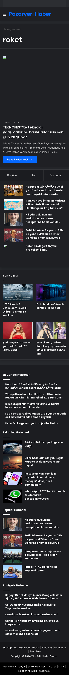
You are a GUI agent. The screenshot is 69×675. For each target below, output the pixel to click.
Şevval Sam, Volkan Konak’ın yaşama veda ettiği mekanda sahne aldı (51, 348)
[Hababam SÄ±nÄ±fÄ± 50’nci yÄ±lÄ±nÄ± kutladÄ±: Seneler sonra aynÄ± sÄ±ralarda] (13, 190)
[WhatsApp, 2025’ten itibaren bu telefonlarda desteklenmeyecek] (12, 496)
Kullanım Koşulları (27, 670)
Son (33, 175)
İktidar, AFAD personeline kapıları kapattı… (41, 568)
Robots (36, 647)
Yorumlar (56, 175)
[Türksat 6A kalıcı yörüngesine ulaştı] (12, 447)
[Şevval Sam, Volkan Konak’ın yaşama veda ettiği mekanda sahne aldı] (51, 330)
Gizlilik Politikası (36, 666)
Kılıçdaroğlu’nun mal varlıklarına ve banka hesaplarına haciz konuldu (43, 218)
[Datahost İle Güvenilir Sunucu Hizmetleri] (51, 292)
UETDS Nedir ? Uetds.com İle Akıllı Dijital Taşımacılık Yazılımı (15, 309)
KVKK (61, 666)
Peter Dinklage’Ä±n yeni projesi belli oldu (41, 247)
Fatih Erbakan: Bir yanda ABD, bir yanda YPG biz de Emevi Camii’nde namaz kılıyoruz (45, 234)
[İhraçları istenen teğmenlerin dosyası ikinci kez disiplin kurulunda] (12, 556)
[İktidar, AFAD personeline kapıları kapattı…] (12, 571)
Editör (8, 122)
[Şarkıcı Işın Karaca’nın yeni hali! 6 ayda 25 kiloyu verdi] (18, 330)
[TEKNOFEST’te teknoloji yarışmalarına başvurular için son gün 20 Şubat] (34, 87)
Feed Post (35, 651)
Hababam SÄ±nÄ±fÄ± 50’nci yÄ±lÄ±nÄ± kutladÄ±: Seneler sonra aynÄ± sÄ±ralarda (45, 190)
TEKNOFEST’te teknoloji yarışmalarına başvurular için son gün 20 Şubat (33, 132)
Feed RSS (47, 647)
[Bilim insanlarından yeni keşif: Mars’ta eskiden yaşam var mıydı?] (12, 462)
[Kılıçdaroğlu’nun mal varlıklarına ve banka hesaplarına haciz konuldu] (13, 219)
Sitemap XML (10, 647)
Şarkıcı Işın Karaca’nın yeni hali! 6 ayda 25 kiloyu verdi (17, 346)
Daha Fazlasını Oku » (19, 159)
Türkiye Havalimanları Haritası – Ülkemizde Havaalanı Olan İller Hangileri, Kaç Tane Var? (45, 204)
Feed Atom (60, 647)
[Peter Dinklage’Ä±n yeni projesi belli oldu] (13, 254)
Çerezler (51, 666)
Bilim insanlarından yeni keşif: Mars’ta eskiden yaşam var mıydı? (44, 461)
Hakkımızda (9, 666)
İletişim (21, 666)
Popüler (12, 175)
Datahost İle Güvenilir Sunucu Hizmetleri (50, 306)
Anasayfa (8, 29)
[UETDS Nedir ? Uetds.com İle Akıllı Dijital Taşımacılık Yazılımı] (18, 292)
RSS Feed (24, 647)
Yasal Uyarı (45, 670)
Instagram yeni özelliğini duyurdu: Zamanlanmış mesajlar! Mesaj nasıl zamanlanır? (40, 479)
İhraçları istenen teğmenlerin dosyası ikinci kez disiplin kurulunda (43, 554)
